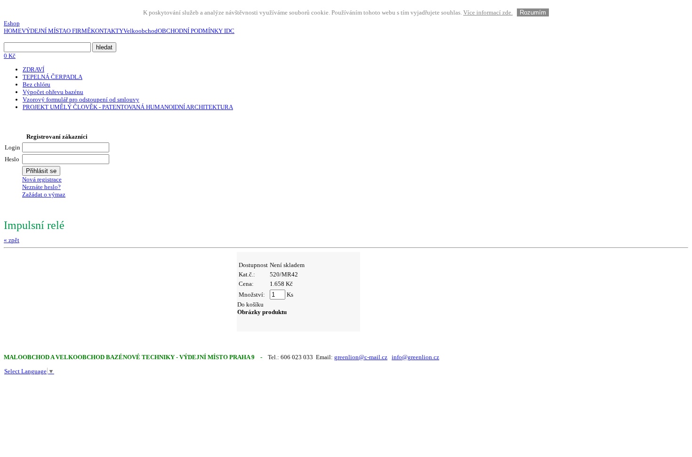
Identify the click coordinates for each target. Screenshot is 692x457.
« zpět (11, 240)
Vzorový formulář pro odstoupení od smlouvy (81, 99)
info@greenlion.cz (415, 357)
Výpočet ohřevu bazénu (53, 91)
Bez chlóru (36, 84)
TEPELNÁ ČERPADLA (52, 76)
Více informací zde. (488, 12)
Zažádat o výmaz (43, 194)
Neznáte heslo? (41, 186)
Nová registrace (42, 179)
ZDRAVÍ (33, 69)
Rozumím (533, 12)
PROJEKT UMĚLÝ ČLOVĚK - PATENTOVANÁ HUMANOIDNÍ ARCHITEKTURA (128, 106)
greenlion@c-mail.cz (360, 357)
